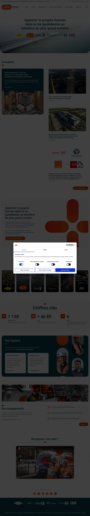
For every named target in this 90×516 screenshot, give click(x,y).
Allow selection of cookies (45, 270)
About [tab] (66, 249)
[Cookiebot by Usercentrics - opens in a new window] (69, 245)
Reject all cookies (25, 270)
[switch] (37, 264)
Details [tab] (45, 249)
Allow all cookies (65, 270)
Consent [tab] (24, 249)
